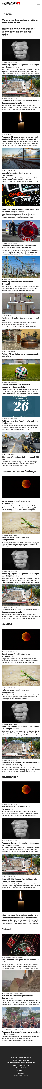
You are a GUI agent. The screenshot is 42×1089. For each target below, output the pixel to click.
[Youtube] (26, 1051)
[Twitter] (21, 1051)
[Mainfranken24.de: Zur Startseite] (11, 4)
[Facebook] (15, 1051)
